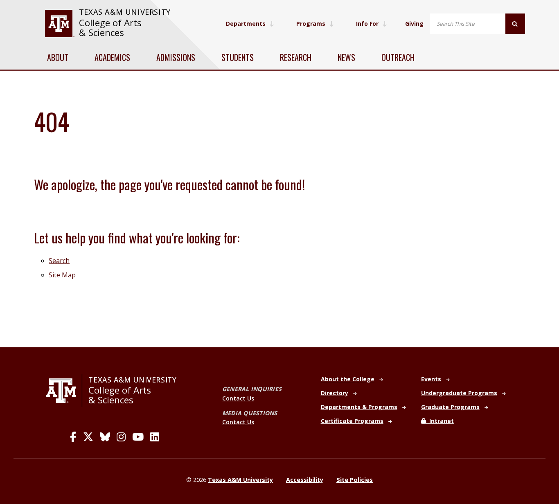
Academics (112, 57)
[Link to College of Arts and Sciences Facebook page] (73, 437)
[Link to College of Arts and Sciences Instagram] (121, 437)
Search (59, 260)
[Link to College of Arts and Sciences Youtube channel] (138, 437)
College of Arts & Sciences (110, 27)
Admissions (175, 57)
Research (295, 57)
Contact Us (238, 398)
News (346, 57)
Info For (367, 23)
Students (237, 57)
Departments (246, 23)
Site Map (62, 274)
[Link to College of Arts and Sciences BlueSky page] (105, 437)
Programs (310, 23)
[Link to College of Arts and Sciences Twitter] (88, 437)
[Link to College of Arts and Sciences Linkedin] (154, 437)
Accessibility (304, 480)
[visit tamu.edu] (59, 23)
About (57, 57)
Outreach (398, 57)
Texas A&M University (125, 12)
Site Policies (354, 480)
